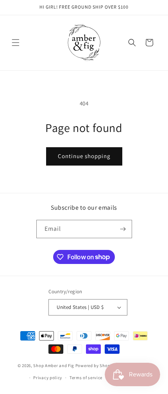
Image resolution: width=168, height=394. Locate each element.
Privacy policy (47, 377)
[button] (15, 42)
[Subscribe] (123, 229)
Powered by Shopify (95, 365)
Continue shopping (84, 156)
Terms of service (86, 377)
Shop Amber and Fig (53, 365)
